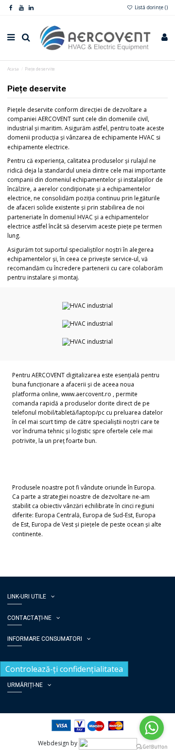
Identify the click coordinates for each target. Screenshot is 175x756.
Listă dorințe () (150, 7)
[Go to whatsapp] (152, 728)
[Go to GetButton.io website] (151, 746)
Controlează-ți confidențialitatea (64, 669)
